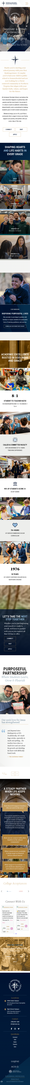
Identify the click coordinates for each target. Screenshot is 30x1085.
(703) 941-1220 (15, 1022)
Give (15, 1046)
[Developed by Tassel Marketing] (1, 1082)
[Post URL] (11, 929)
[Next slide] (28, 891)
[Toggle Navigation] (26, 3)
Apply (15, 1042)
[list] (15, 891)
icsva (8, 926)
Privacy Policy (15, 1079)
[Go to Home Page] (9, 3)
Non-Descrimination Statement (15, 1081)
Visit (15, 1039)
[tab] (14, 933)
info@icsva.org (15, 1024)
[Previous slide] (1, 891)
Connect (15, 1037)
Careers (15, 1044)
